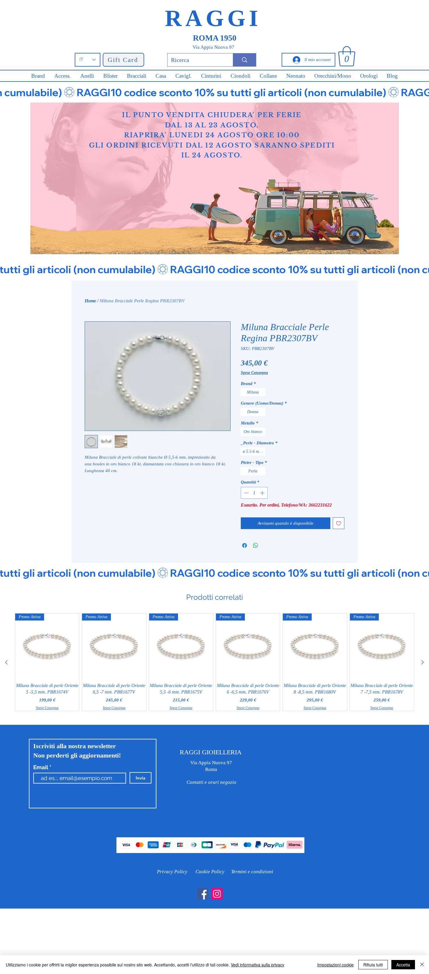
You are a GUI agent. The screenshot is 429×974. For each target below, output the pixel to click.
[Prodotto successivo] (422, 662)
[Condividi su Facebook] (244, 545)
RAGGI (213, 18)
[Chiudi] (421, 964)
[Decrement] (246, 492)
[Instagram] (217, 894)
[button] (346, 56)
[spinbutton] (254, 492)
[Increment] (263, 492)
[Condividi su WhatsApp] (255, 545)
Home (90, 300)
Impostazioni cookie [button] (335, 965)
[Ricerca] (244, 59)
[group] (214, 662)
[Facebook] (202, 894)
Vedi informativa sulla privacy (257, 965)
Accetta (403, 965)
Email (41, 767)
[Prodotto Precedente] (6, 662)
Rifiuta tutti (373, 965)
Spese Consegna (254, 372)
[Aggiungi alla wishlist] (339, 523)
